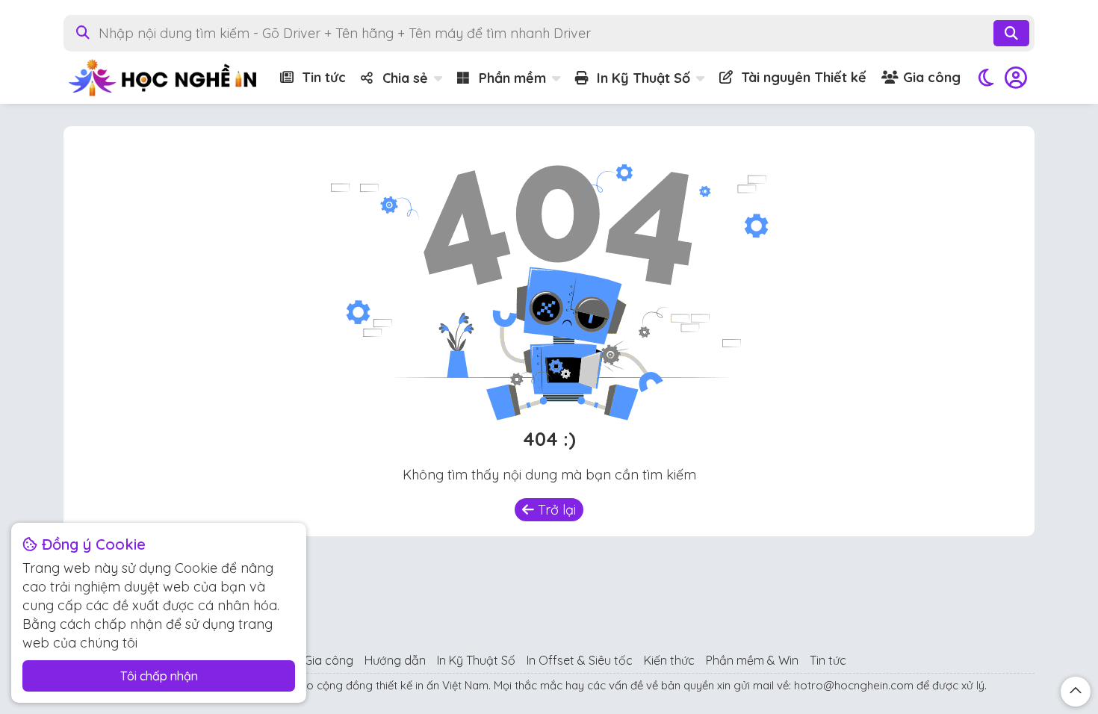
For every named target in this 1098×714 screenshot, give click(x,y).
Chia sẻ (403, 78)
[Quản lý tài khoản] (1016, 78)
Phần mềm (510, 78)
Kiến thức (669, 660)
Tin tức (322, 77)
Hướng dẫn (395, 660)
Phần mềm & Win (752, 660)
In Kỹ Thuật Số (641, 78)
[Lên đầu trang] (1076, 692)
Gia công (930, 77)
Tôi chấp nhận (159, 675)
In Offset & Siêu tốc (580, 660)
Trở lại (555, 509)
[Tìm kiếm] (1011, 33)
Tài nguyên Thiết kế (801, 77)
